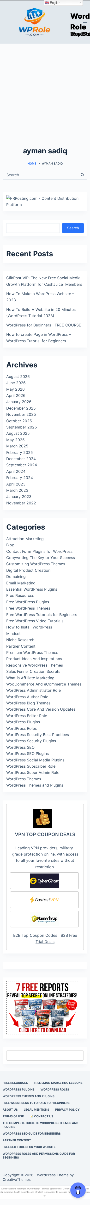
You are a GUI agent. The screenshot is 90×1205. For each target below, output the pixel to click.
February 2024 (19, 477)
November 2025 (21, 414)
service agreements (52, 1188)
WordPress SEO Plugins (27, 753)
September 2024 (21, 465)
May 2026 (15, 389)
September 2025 (21, 427)
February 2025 (19, 452)
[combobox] (40, 175)
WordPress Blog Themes (28, 703)
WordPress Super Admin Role (32, 772)
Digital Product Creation (28, 570)
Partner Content (21, 646)
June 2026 (16, 382)
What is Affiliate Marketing (30, 677)
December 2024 (21, 458)
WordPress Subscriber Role (30, 766)
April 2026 (15, 395)
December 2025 (21, 408)
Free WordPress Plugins (27, 602)
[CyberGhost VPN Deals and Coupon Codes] (44, 880)
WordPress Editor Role (26, 715)
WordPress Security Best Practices (37, 734)
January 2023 (18, 496)
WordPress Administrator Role (33, 690)
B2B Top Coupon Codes (35, 935)
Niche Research (20, 639)
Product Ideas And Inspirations (34, 658)
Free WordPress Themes (28, 608)
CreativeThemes (17, 1179)
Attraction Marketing (25, 538)
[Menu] (85, 22)
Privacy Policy (67, 1109)
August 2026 (18, 376)
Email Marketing (21, 583)
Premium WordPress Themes (32, 652)
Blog (10, 545)
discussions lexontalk (15, 1188)
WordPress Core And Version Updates (40, 709)
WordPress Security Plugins (31, 740)
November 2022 (21, 503)
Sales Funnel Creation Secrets (33, 671)
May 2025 (15, 439)
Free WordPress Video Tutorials (34, 620)
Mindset (13, 633)
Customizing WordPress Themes (35, 563)
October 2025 (19, 420)
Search (73, 228)
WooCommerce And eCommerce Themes (43, 684)
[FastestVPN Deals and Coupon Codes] (44, 899)
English (54, 3)
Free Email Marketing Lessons (58, 1083)
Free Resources (20, 595)
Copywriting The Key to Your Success (40, 557)
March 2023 (17, 490)
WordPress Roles (21, 728)
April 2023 (15, 484)
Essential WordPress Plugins (31, 589)
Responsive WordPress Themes (34, 665)
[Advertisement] (45, 91)
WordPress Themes (23, 779)
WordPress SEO (20, 747)
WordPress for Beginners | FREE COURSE (43, 325)
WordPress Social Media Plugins (35, 760)
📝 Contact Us (41, 1116)
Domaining (16, 576)
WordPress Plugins (23, 722)
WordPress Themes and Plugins (34, 785)
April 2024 (15, 471)
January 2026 (18, 401)
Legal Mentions (36, 1109)
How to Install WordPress (29, 627)
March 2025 (17, 446)
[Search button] (82, 174)
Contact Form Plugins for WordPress (39, 551)
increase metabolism (69, 1192)
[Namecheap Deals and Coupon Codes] (44, 919)
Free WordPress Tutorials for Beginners (41, 614)
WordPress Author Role (27, 696)
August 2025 (18, 433)
